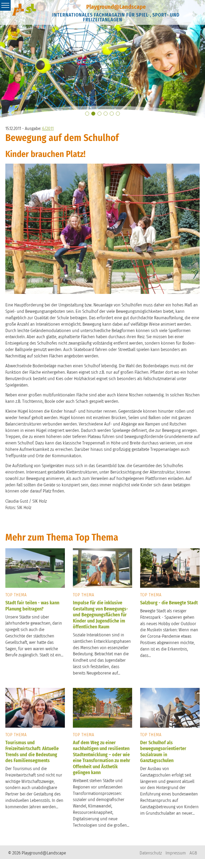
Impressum (175, 853)
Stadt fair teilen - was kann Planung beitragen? (32, 606)
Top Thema (16, 594)
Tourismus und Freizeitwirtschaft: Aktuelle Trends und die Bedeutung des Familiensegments (32, 752)
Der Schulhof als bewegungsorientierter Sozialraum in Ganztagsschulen (163, 752)
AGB (193, 853)
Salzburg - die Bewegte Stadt (169, 603)
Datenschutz (151, 853)
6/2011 (48, 128)
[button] (87, 114)
